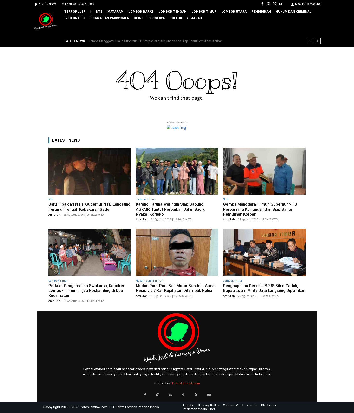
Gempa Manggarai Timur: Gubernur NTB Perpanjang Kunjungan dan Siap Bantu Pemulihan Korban (155, 41)
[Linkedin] (170, 395)
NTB (51, 199)
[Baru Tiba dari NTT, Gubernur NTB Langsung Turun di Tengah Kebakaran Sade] (89, 171)
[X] (275, 4)
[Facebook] (262, 4)
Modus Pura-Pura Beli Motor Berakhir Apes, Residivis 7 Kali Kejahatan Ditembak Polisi (176, 288)
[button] (314, 28)
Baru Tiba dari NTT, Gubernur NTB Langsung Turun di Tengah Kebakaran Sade (89, 206)
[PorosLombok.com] (45, 22)
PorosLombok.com (186, 383)
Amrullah (54, 214)
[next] (318, 41)
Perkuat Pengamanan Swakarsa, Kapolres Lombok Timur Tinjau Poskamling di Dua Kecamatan (86, 290)
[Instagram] (268, 4)
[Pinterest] (183, 395)
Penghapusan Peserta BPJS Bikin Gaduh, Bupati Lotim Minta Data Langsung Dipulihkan (264, 288)
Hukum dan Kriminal (149, 280)
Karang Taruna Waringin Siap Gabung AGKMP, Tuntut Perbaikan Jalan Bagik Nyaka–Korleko (170, 209)
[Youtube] (281, 4)
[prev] (310, 41)
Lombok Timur (145, 199)
